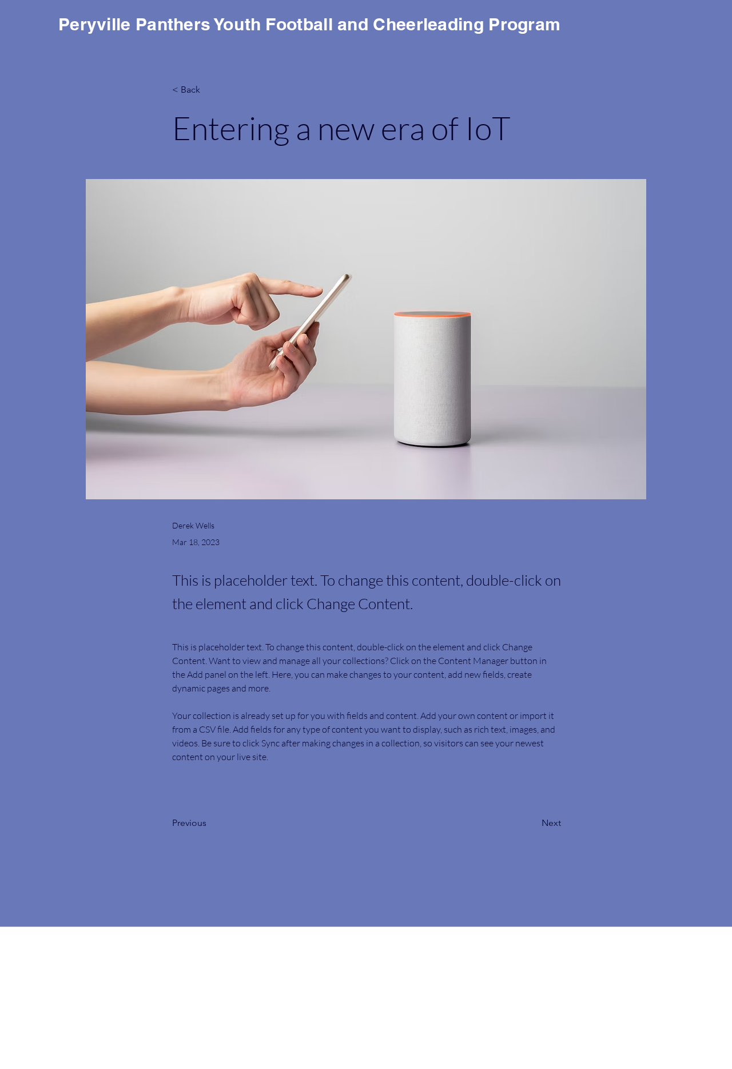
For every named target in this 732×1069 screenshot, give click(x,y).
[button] (679, 31)
